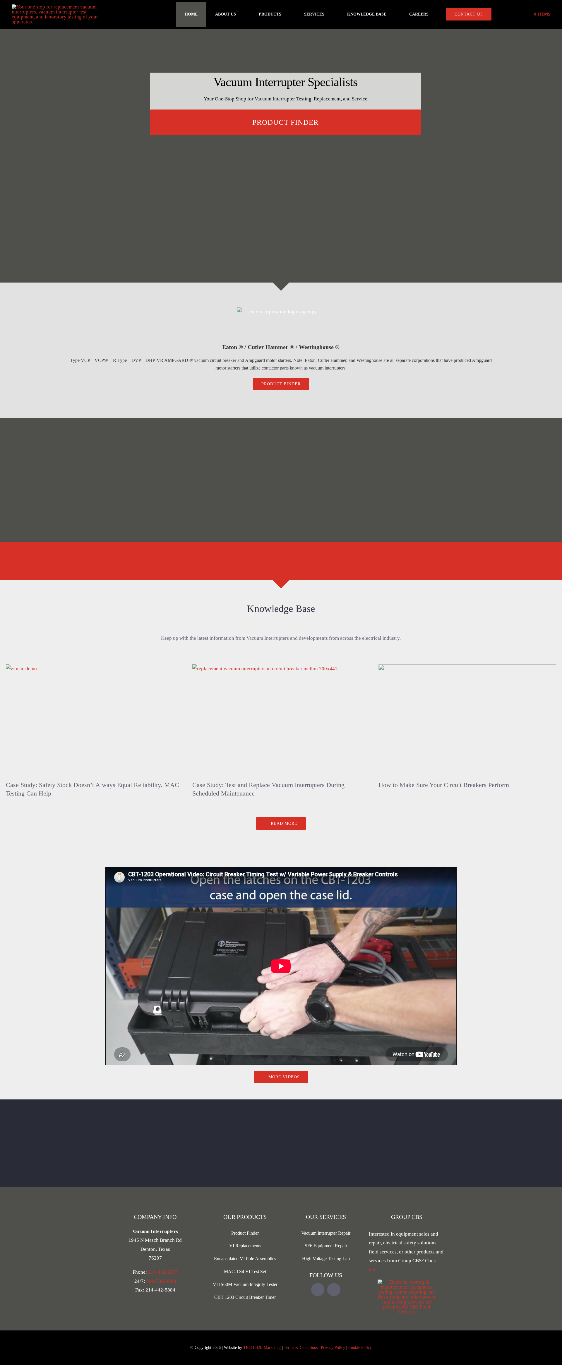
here (373, 1269)
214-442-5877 (163, 1272)
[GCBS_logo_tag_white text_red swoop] (407, 1282)
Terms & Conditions (301, 1347)
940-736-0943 (161, 1281)
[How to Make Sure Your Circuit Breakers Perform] (467, 720)
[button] (510, 14)
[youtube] (317, 1289)
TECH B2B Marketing (262, 1347)
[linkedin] (333, 1289)
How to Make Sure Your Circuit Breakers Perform (443, 784)
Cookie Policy (360, 1347)
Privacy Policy (333, 1347)
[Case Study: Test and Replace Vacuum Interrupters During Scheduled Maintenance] (281, 720)
